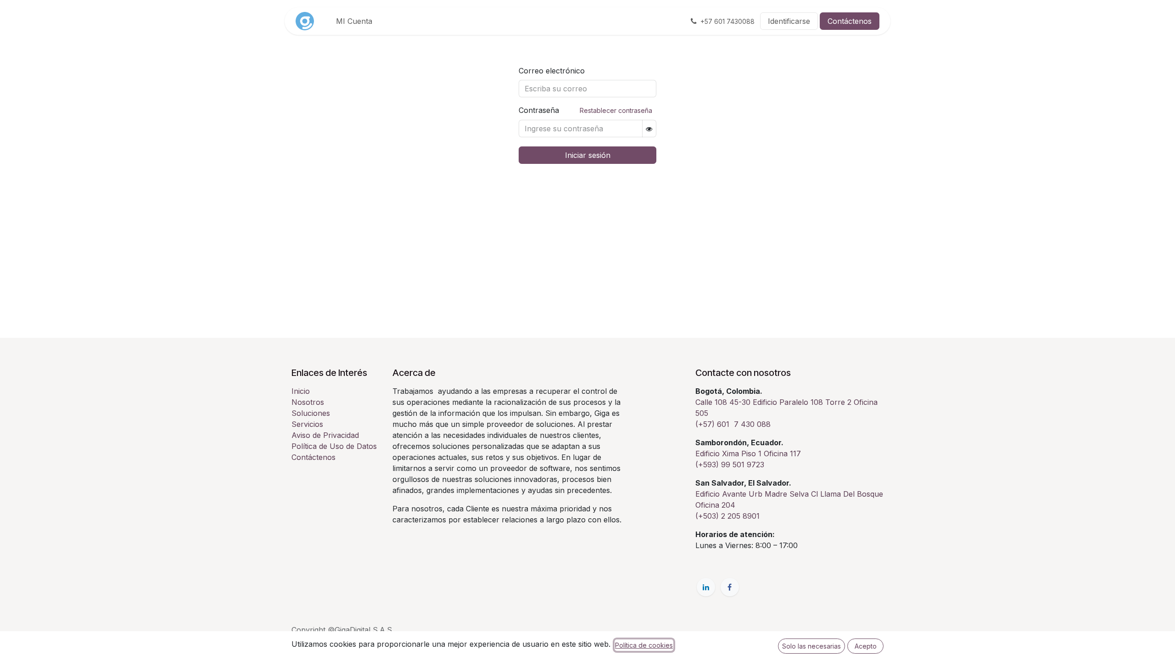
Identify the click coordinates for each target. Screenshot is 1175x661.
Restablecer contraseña (616, 110)
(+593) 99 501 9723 (729, 464)
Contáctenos (850, 21)
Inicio (300, 391)
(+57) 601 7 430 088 (733, 424)
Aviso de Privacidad (325, 435)
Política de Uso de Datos (334, 446)
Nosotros (307, 402)
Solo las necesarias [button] (811, 646)
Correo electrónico (552, 70)
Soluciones (310, 413)
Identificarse (789, 21)
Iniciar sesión (587, 155)
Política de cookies (644, 645)
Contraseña (585, 110)
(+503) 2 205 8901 (727, 516)
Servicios (307, 424)
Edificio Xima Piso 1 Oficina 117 (749, 453)
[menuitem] (354, 21)
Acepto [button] (866, 646)
